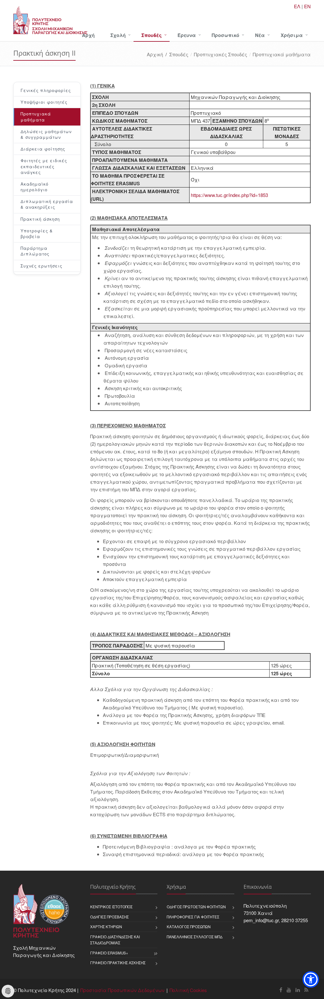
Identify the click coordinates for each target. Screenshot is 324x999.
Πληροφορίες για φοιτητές (193, 916)
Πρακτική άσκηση (40, 219)
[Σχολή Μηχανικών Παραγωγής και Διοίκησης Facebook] (280, 989)
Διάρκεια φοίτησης (43, 149)
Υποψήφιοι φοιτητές (44, 102)
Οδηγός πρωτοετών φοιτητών (196, 906)
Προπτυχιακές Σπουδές (220, 54)
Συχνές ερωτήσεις (41, 266)
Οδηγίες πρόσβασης (109, 916)
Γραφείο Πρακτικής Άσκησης (118, 962)
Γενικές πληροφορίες (46, 90)
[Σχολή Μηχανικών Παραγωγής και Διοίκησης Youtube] (289, 989)
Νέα (260, 35)
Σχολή (118, 35)
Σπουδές (151, 35)
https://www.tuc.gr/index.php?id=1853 (229, 195)
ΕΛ (297, 6)
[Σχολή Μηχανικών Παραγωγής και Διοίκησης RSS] (306, 989)
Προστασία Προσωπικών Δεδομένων (122, 990)
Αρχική (155, 54)
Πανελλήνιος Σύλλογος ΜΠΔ (194, 936)
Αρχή (88, 35)
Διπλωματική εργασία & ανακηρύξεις (47, 204)
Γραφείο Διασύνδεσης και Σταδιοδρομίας (115, 939)
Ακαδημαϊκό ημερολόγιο (34, 187)
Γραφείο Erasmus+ (109, 952)
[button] (311, 979)
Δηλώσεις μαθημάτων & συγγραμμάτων (46, 134)
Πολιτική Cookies (188, 990)
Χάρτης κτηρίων (106, 926)
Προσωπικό (225, 35)
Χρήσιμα (292, 35)
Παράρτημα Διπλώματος (35, 251)
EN (307, 6)
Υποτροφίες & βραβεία (37, 233)
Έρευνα (187, 35)
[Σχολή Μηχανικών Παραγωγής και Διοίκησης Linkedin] (298, 989)
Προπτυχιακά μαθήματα (282, 54)
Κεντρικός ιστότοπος (111, 906)
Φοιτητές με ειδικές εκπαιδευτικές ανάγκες (44, 166)
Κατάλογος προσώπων (188, 926)
